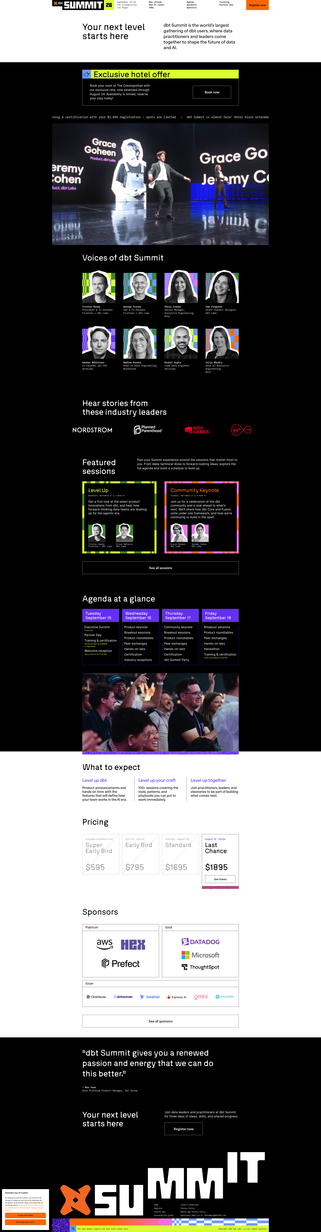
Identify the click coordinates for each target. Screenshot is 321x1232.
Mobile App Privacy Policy (193, 1211)
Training (224, 2)
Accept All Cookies (25, 1215)
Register (158, 1208)
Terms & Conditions (190, 1204)
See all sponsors (161, 1021)
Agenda (190, 2)
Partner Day (226, 4)
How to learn (156, 4)
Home (156, 1204)
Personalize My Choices (25, 1222)
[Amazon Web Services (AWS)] (104, 945)
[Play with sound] (160, 184)
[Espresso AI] (176, 997)
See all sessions (160, 567)
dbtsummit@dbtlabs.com (215, 1215)
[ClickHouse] (96, 996)
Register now (257, 5)
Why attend (155, 2)
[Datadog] (200, 942)
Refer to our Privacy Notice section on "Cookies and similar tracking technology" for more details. (24, 1207)
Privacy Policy (188, 1208)
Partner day (159, 1211)
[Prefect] (120, 963)
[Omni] (200, 997)
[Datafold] (150, 997)
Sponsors (192, 7)
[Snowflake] (224, 997)
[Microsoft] (200, 955)
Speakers (192, 4)
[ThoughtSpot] (200, 967)
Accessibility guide (163, 1215)
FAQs (151, 7)
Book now (212, 92)
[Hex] (133, 945)
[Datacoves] (123, 996)
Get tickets (220, 879)
